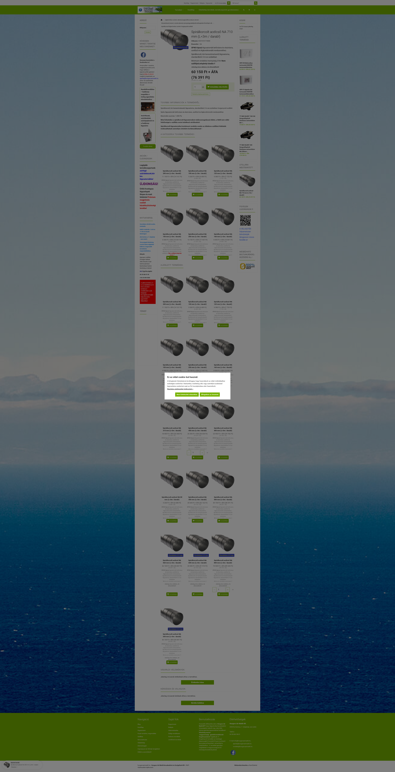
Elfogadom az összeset (209, 394)
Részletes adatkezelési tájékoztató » (180, 389)
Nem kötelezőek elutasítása (187, 394)
